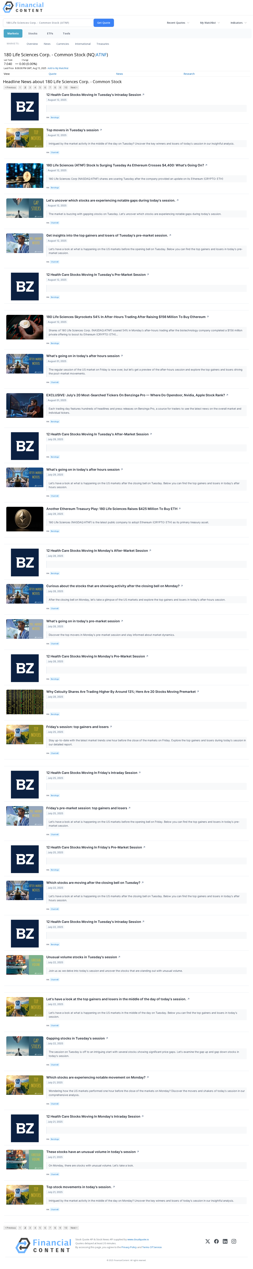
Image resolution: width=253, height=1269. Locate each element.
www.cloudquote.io (138, 1239)
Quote (52, 74)
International (83, 44)
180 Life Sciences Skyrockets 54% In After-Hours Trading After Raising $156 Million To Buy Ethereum (127, 317)
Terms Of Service (152, 1247)
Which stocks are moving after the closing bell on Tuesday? (95, 883)
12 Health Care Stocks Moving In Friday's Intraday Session (93, 773)
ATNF (101, 54)
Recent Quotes (176, 22)
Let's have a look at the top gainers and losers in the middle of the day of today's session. (118, 999)
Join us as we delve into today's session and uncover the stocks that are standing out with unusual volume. (116, 970)
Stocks (32, 33)
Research (189, 74)
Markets (13, 33)
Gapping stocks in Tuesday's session (77, 1038)
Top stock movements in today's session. (80, 1187)
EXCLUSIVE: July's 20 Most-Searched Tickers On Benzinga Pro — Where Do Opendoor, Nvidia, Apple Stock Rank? (137, 395)
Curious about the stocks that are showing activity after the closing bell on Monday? (114, 586)
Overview (32, 44)
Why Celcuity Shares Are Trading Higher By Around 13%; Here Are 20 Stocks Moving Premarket (122, 692)
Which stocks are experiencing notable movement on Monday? (97, 1077)
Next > (74, 87)
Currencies (62, 44)
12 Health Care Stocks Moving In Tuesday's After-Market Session (99, 434)
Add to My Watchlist (58, 68)
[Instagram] (234, 1246)
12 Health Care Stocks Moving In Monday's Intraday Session (95, 1116)
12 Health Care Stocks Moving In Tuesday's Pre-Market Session (97, 275)
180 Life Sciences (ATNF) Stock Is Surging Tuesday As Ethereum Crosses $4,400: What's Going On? (127, 165)
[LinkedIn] (225, 1246)
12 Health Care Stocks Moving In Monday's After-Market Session (99, 551)
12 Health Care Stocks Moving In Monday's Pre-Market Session (97, 656)
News (47, 44)
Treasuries (102, 44)
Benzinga (55, 117)
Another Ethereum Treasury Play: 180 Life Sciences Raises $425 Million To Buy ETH (113, 509)
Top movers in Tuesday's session (74, 130)
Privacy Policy (129, 1247)
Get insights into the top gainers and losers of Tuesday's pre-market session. (109, 235)
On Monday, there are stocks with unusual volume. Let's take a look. (91, 1165)
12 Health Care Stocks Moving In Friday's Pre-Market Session (96, 847)
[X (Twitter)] (208, 1246)
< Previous (10, 87)
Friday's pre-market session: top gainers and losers (88, 808)
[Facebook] (216, 1246)
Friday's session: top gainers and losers (79, 727)
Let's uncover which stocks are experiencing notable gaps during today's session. (112, 200)
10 (65, 87)
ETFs (50, 33)
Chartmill (54, 152)
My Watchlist (208, 22)
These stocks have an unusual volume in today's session (92, 1152)
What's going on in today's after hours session (84, 356)
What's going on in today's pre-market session (84, 621)
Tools (66, 33)
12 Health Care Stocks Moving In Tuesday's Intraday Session (95, 95)
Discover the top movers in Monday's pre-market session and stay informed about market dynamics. (112, 634)
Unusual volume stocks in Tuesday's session (83, 957)
